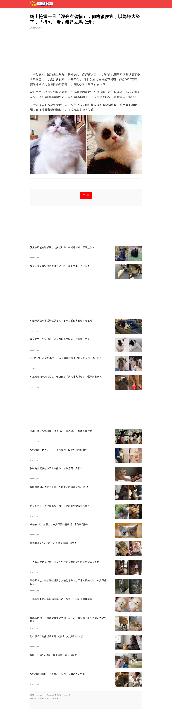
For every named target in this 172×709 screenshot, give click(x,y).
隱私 (52, 698)
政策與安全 (42, 698)
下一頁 (86, 195)
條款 (48, 698)
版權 (56, 698)
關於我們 (33, 698)
